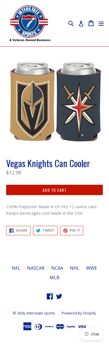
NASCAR (35, 268)
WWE (91, 268)
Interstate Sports (41, 313)
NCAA (57, 268)
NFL (16, 268)
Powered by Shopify (79, 313)
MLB (55, 277)
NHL (74, 268)
